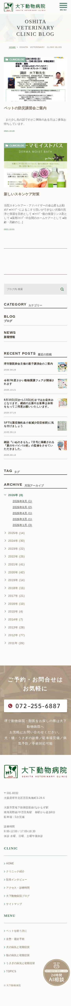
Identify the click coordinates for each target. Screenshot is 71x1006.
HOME (12, 47)
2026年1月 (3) (22, 525)
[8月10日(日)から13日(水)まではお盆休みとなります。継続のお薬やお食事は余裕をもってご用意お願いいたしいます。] (62, 403)
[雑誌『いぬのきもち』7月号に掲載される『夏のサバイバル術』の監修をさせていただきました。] (62, 445)
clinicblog (16, 59)
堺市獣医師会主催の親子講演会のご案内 (28, 363)
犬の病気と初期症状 (18, 947)
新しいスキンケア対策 (21, 194)
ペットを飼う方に (16, 930)
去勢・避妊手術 (15, 938)
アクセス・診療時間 (18, 887)
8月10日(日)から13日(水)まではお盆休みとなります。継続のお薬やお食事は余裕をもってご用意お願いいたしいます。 (28, 403)
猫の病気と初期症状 (18, 955)
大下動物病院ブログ (18, 895)
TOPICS (11, 971)
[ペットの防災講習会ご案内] (35, 79)
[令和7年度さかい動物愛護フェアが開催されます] (62, 383)
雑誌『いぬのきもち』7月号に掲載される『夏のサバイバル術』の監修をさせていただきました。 (29, 446)
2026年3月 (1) (22, 519)
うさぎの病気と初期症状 (20, 963)
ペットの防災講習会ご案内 (25, 108)
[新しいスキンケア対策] (35, 165)
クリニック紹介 (15, 871)
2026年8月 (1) (22, 501)
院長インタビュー (16, 879)
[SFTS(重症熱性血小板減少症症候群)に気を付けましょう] (62, 426)
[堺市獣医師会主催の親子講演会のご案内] (62, 367)
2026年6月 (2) (22, 507)
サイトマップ (14, 903)
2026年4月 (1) (22, 513)
